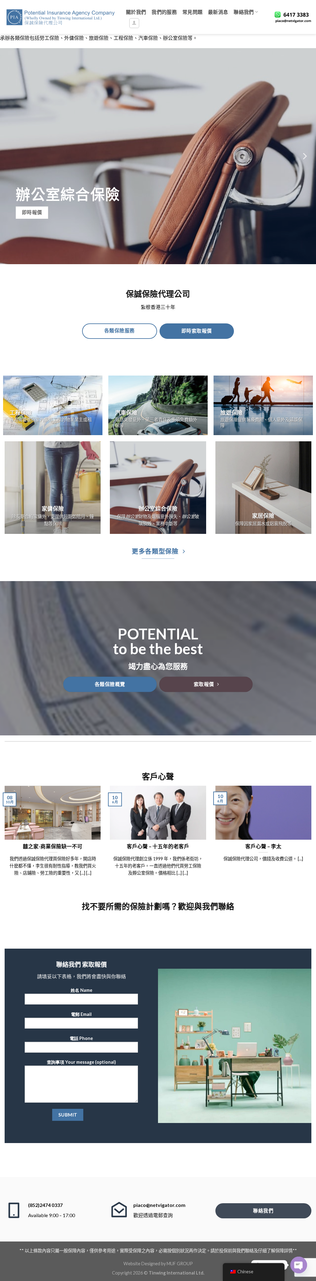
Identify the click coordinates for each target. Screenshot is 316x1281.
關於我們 (136, 12)
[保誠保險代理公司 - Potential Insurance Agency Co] (61, 17)
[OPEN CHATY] (298, 1265)
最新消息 (218, 12)
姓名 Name (81, 990)
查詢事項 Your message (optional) (81, 1062)
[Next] (304, 156)
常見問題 (192, 12)
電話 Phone (81, 1038)
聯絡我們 (244, 12)
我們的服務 (164, 12)
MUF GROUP (180, 1263)
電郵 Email (81, 1014)
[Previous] (11, 156)
